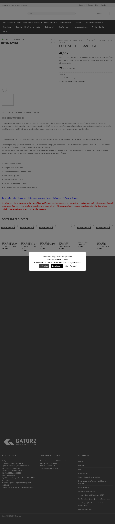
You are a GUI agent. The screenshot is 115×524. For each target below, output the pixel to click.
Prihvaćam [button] (44, 266)
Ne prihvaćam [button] (56, 266)
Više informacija (71, 266)
